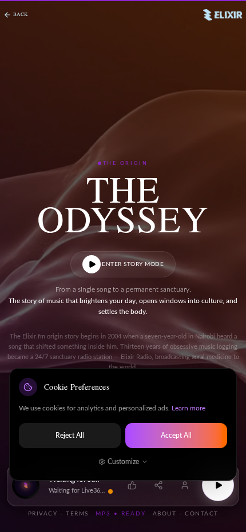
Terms (77, 514)
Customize (123, 461)
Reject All (69, 435)
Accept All (176, 435)
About (165, 514)
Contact (202, 514)
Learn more (188, 408)
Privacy (43, 514)
